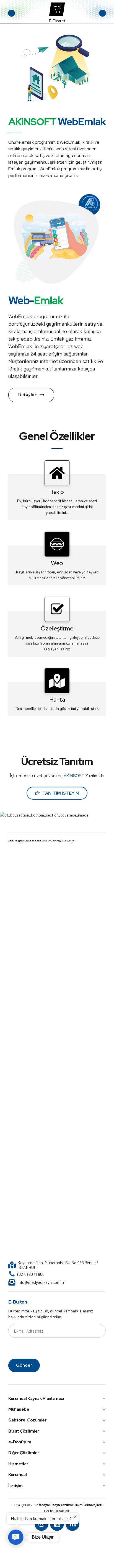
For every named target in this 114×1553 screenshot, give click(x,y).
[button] (11, 13)
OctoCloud (56, 20)
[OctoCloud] (57, 9)
